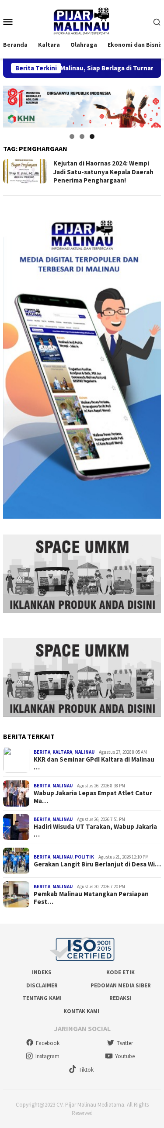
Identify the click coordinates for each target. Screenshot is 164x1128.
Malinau (84, 752)
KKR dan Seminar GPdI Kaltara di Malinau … (94, 763)
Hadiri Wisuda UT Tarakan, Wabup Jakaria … (95, 830)
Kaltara (62, 752)
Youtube (125, 1056)
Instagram (47, 1056)
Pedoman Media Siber (121, 985)
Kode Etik (120, 972)
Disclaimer (42, 985)
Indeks (42, 972)
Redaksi (120, 998)
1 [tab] (72, 136)
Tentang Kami (42, 998)
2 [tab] (82, 136)
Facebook (47, 1043)
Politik (84, 857)
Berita (42, 752)
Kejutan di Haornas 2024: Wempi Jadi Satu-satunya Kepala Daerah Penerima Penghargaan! (103, 171)
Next (150, 104)
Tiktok (86, 1069)
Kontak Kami (81, 1011)
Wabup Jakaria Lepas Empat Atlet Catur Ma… (93, 797)
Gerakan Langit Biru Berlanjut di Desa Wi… (97, 864)
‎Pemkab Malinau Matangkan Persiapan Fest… (91, 898)
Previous (14, 104)
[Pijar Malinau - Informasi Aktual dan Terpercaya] (81, 21)
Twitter (125, 1043)
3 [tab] (92, 136)
